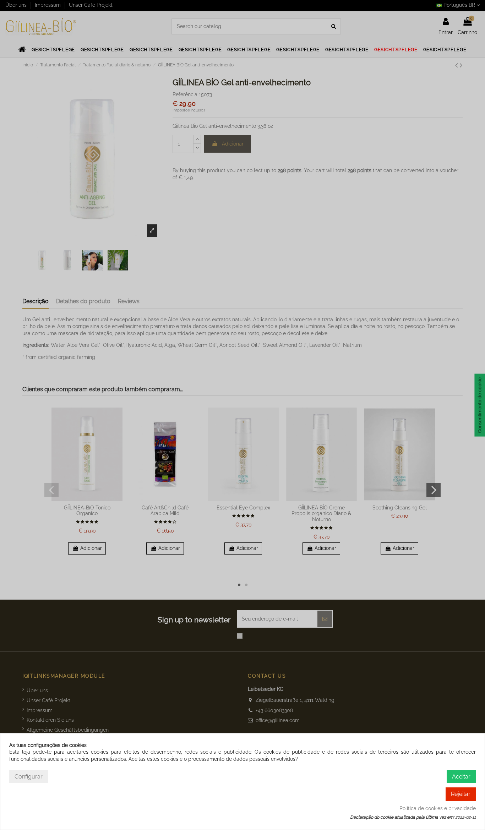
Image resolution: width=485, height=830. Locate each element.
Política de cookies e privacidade (437, 808)
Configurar (29, 776)
